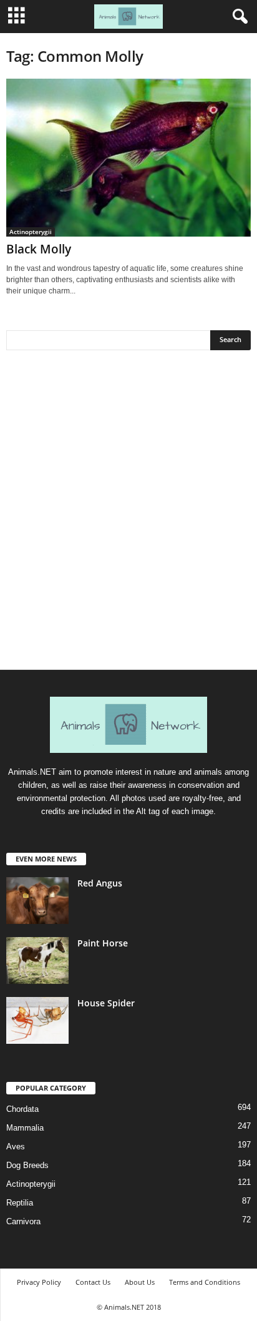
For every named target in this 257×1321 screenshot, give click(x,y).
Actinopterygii (30, 231)
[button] (237, 17)
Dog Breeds (27, 1165)
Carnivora (23, 1221)
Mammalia (25, 1127)
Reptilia (19, 1202)
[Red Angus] (37, 900)
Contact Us (92, 1282)
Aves (15, 1146)
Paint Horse (102, 943)
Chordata (22, 1109)
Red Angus (99, 883)
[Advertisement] (128, 514)
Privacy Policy (39, 1282)
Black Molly (38, 249)
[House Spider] (37, 1020)
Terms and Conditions (204, 1282)
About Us (140, 1282)
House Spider (106, 1003)
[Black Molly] (128, 158)
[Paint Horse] (37, 960)
